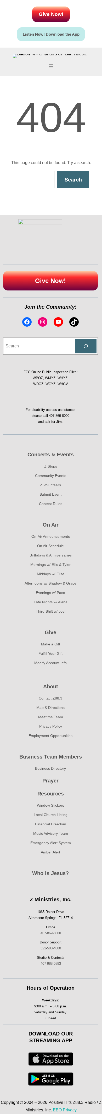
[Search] (86, 346)
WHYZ (62, 378)
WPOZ (38, 378)
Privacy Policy (50, 726)
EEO (57, 1110)
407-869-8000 (59, 416)
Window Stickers (50, 805)
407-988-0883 (51, 964)
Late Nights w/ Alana (50, 602)
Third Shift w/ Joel (50, 611)
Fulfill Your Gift (50, 653)
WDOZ (38, 384)
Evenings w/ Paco (50, 593)
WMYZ (50, 378)
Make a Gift (50, 644)
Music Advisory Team (50, 833)
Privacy (70, 1110)
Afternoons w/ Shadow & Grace (50, 583)
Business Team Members (50, 757)
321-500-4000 (51, 948)
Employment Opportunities (50, 736)
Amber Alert (50, 852)
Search (73, 180)
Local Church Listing (50, 815)
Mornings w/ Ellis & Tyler (50, 564)
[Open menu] (51, 66)
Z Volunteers (50, 485)
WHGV (63, 384)
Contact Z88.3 (50, 698)
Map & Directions (50, 707)
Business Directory (50, 768)
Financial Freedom (50, 824)
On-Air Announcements (50, 536)
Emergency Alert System (50, 843)
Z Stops (50, 466)
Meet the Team (50, 717)
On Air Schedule (50, 546)
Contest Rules (50, 504)
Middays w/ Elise (50, 574)
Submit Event (50, 494)
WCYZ (50, 384)
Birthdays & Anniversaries (51, 555)
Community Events (50, 476)
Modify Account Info (50, 663)
